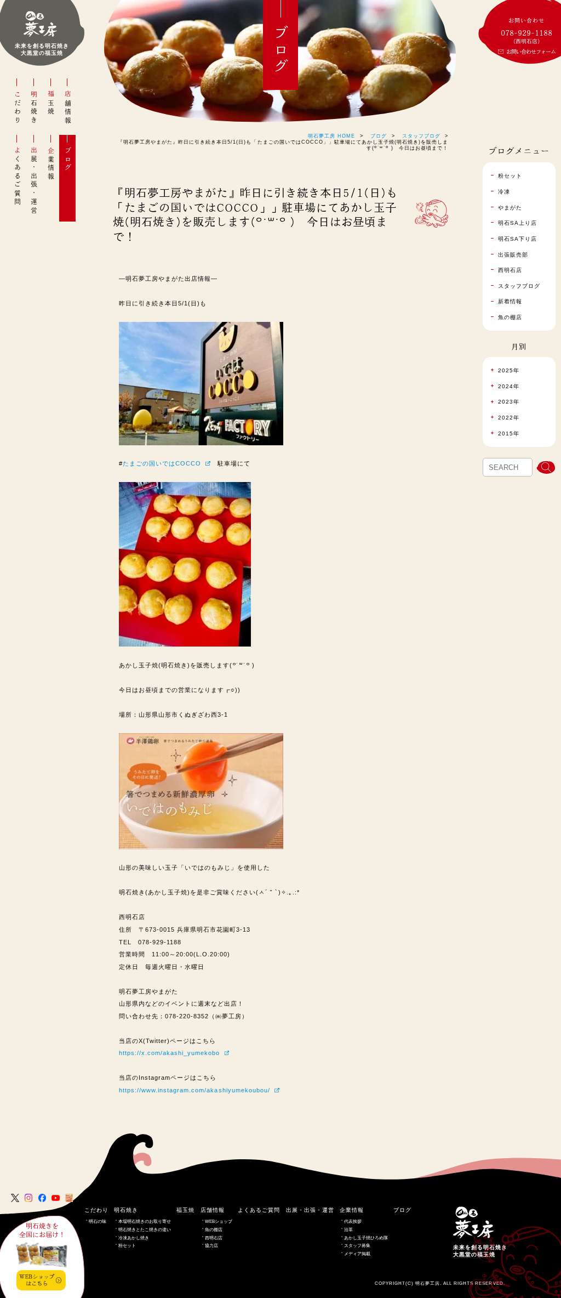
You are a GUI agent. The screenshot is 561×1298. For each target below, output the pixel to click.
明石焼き (34, 107)
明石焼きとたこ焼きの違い (144, 1229)
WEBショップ (218, 1221)
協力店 (211, 1245)
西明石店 (213, 1237)
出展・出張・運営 (34, 180)
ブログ (68, 159)
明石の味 (97, 1221)
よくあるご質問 (17, 176)
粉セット (127, 1245)
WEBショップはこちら (36, 1279)
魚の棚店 (213, 1229)
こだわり (17, 107)
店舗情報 (68, 107)
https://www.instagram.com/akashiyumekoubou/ (194, 1090)
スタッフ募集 (357, 1245)
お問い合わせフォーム (531, 51)
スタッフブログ (421, 136)
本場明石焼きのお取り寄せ (144, 1221)
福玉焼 (51, 103)
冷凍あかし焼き (133, 1237)
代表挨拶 (353, 1221)
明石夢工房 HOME (331, 136)
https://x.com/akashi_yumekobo (169, 1053)
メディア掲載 (357, 1253)
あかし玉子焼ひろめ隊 (366, 1237)
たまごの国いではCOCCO (162, 463)
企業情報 (51, 163)
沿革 (348, 1229)
